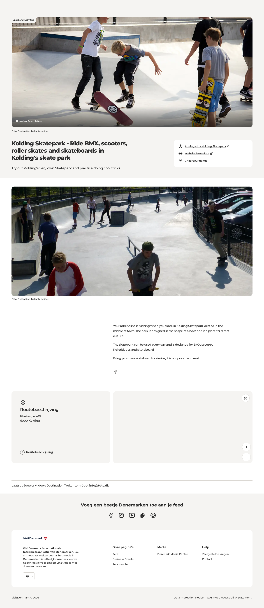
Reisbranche (120, 564)
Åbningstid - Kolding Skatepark (205, 146)
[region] (183, 427)
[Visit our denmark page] (111, 515)
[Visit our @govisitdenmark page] (142, 515)
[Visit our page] (121, 515)
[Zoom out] (246, 457)
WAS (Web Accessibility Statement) (230, 597)
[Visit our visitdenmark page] (132, 515)
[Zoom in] (246, 447)
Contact (207, 559)
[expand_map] (246, 398)
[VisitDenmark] (35, 538)
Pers (115, 554)
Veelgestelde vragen (215, 554)
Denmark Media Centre (172, 554)
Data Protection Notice (189, 597)
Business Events (122, 559)
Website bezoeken (197, 153)
